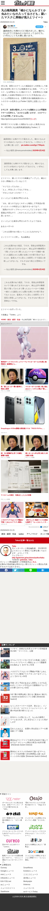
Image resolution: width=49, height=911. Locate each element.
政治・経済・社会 (8, 534)
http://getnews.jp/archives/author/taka (28, 558)
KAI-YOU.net (6, 881)
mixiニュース (6, 874)
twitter (21, 534)
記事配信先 (6, 865)
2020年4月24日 (38, 150)
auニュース (5, 885)
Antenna (26, 884)
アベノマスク (32, 534)
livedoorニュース (30, 871)
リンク (33, 119)
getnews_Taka (26, 560)
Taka (45, 22)
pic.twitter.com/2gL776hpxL (33, 145)
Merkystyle (27, 881)
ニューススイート (8, 888)
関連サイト (6, 794)
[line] (30, 570)
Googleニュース (7, 871)
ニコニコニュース (30, 874)
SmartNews (28, 868)
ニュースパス (28, 888)
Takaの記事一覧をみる (24, 540)
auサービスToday (30, 892)
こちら (33, 562)
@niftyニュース (29, 878)
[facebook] (6, 570)
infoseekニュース (8, 878)
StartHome (5, 891)
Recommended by (34, 527)
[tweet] (15, 570)
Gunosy (4, 868)
